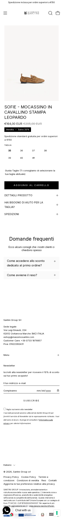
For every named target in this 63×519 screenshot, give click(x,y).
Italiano (8, 465)
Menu (6, 355)
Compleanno (10, 390)
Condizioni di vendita (28, 480)
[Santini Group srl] (31, 13)
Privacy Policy (11, 477)
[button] (50, 13)
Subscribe (31, 400)
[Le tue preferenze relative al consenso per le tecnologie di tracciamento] (57, 513)
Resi (43, 480)
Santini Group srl (22, 471)
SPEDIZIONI (11, 214)
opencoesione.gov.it (19, 506)
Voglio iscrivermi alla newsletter (31, 416)
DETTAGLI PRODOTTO (18, 195)
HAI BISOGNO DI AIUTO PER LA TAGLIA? (23, 205)
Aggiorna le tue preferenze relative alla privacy (29, 484)
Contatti (52, 480)
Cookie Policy (28, 477)
